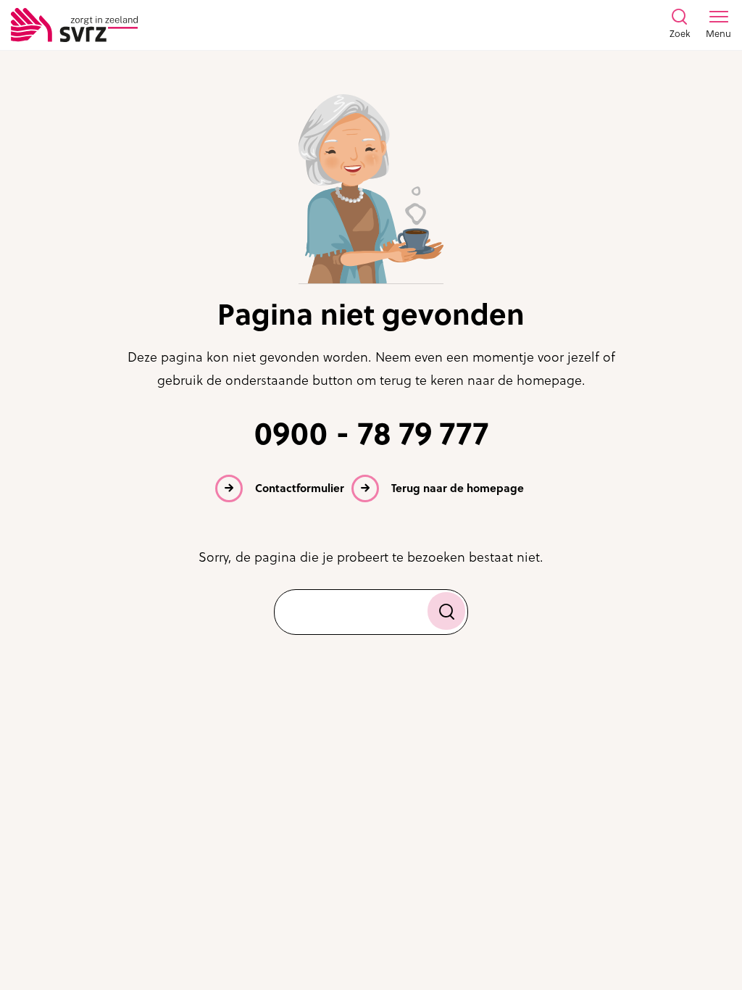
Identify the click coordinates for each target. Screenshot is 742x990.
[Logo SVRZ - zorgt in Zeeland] (74, 25)
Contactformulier (299, 488)
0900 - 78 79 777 (371, 434)
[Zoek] (446, 611)
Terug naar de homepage (457, 488)
